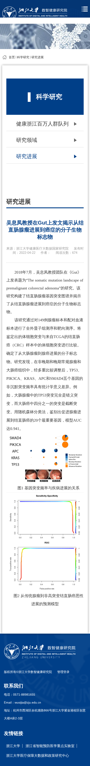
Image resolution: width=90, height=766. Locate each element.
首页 (12, 57)
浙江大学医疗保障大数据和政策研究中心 (37, 755)
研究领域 (26, 140)
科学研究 (23, 57)
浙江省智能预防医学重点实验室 (50, 746)
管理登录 (63, 672)
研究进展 (37, 57)
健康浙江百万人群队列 (42, 124)
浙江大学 (13, 746)
